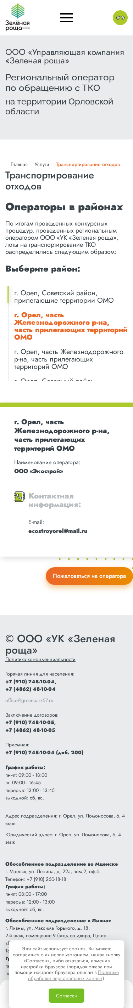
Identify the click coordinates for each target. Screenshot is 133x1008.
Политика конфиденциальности (40, 659)
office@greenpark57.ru (29, 700)
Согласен (66, 995)
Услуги (42, 164)
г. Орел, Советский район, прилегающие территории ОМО (64, 297)
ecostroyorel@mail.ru (58, 531)
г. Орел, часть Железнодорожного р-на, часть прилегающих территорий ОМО (70, 326)
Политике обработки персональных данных (73, 975)
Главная (19, 164)
